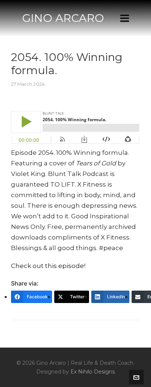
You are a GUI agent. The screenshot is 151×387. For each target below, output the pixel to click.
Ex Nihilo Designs (92, 371)
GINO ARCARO (63, 18)
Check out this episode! (48, 265)
